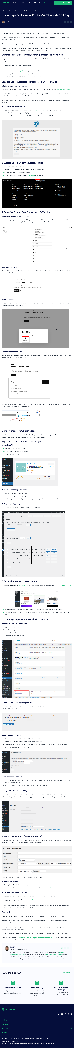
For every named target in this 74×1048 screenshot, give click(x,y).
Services (15, 2)
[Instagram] (68, 1014)
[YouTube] (71, 1014)
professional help (51, 888)
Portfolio (41, 2)
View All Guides (65, 973)
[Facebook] (62, 1014)
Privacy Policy (21, 1038)
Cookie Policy (49, 1038)
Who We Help (22, 2)
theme (26, 585)
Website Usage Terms (40, 1038)
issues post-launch (34, 899)
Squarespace (31, 175)
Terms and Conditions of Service (9, 1038)
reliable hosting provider (37, 110)
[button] (17, 3)
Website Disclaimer (29, 1038)
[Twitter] (59, 1014)
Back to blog (6, 10)
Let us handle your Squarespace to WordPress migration (35, 938)
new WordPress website (64, 89)
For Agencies (30, 2)
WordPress (12, 10)
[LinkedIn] (65, 1014)
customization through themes (18, 71)
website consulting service (54, 954)
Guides (35, 2)
